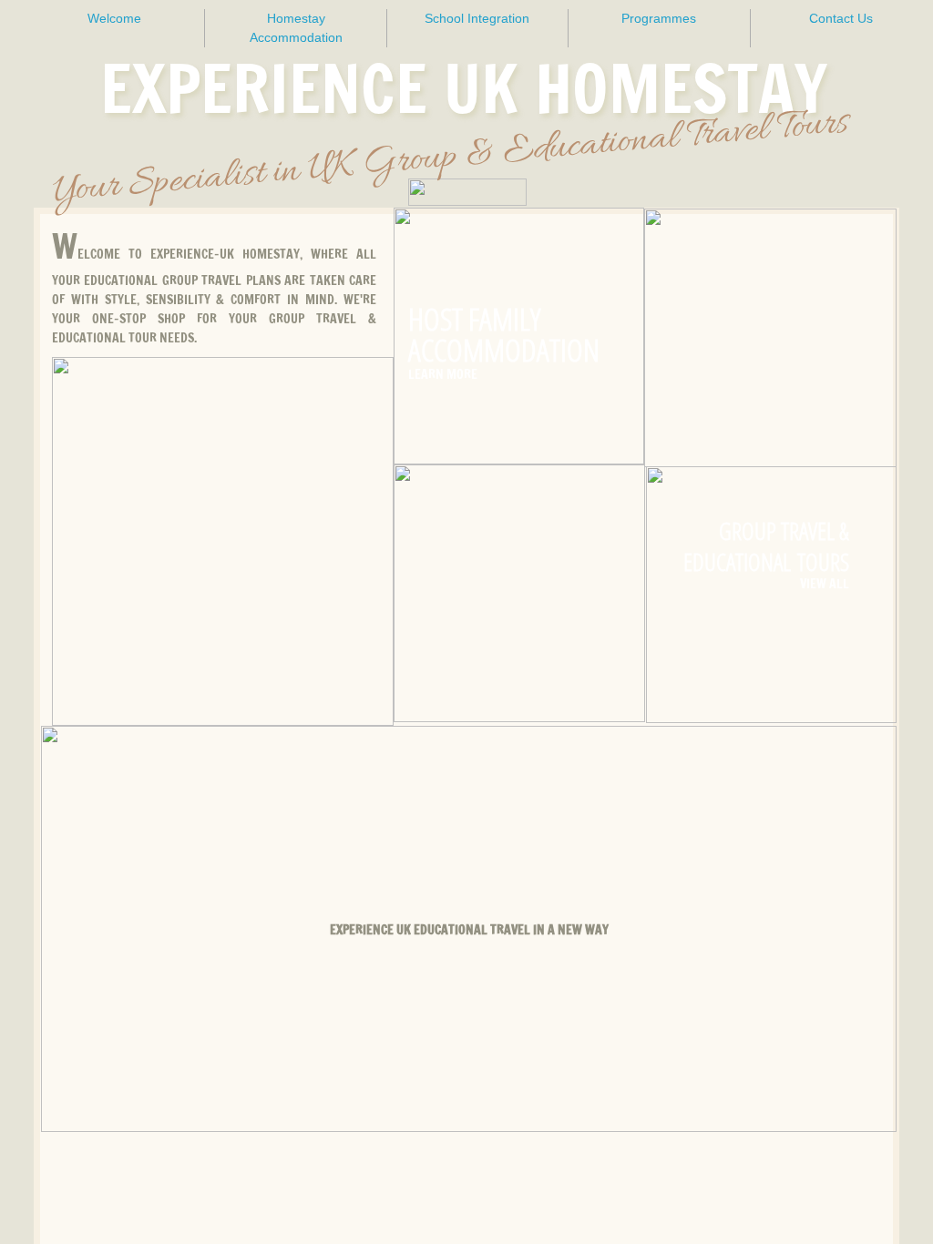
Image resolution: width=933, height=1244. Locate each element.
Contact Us (841, 18)
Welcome (114, 18)
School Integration (477, 18)
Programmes (658, 18)
